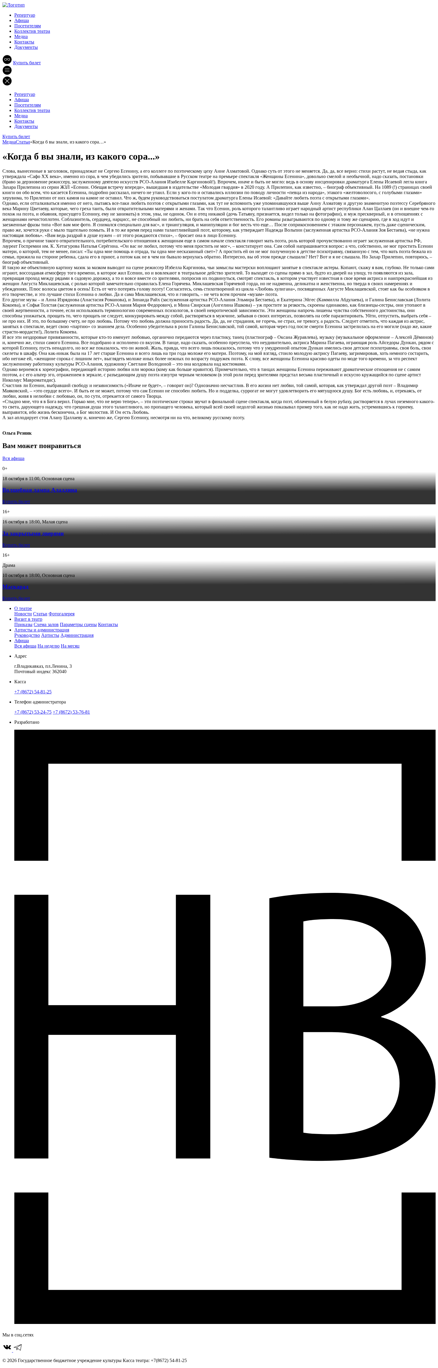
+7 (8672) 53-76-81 (71, 712)
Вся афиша (13, 458)
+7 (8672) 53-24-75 (33, 712)
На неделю (49, 645)
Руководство (27, 635)
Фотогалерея (61, 613)
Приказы (23, 624)
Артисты (50, 635)
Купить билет (27, 62)
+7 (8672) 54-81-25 (33, 691)
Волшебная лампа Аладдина (39, 490)
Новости (23, 613)
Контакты (24, 41)
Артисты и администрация (41, 629)
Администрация (77, 635)
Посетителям (27, 25)
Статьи (40, 613)
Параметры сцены (78, 624)
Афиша (21, 20)
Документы (26, 47)
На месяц (70, 645)
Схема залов (46, 624)
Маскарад (15, 587)
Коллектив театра (32, 31)
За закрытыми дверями (33, 533)
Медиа (21, 36)
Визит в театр (28, 619)
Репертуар (24, 15)
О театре (23, 608)
